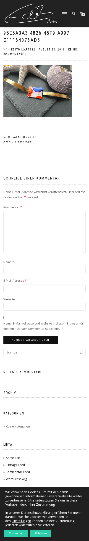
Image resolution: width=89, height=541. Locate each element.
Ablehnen (40, 533)
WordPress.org (16, 479)
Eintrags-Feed (15, 465)
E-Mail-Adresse (14, 280)
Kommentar (12, 207)
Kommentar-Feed (18, 472)
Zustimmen (16, 533)
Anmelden (13, 458)
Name (8, 262)
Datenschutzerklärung (37, 512)
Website (9, 299)
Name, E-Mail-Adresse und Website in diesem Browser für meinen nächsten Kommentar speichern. (43, 326)
